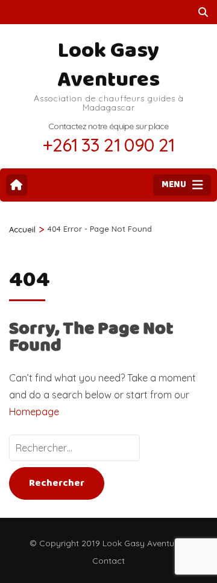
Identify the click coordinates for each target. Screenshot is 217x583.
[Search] (203, 12)
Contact (108, 560)
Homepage (34, 412)
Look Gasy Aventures (108, 65)
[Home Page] (16, 185)
